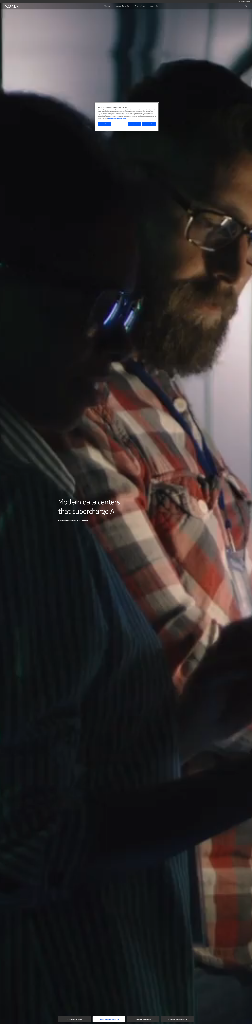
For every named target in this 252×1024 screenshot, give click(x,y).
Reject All (134, 124)
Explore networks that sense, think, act (73, 520)
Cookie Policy (111, 118)
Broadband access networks (177, 1019)
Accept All (149, 124)
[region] (127, 116)
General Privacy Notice (120, 118)
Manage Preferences (104, 124)
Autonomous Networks (143, 1019)
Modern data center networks (109, 1019)
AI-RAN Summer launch (74, 1019)
